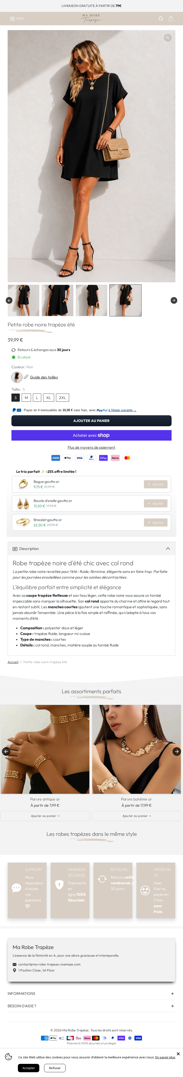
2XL (62, 397)
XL (48, 397)
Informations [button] (21, 993)
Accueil (13, 662)
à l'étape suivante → (122, 410)
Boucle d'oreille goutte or (53, 500)
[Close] (178, 1053)
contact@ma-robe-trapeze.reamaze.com (49, 964)
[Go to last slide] (6, 751)
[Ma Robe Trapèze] (91, 18)
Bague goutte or (46, 481)
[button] (17, 18)
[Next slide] (177, 751)
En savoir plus (165, 1057)
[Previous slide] (9, 300)
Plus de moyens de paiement (91, 447)
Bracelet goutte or (48, 519)
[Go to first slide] (174, 300)
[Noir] (16, 377)
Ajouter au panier (91, 420)
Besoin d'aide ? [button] (22, 1005)
